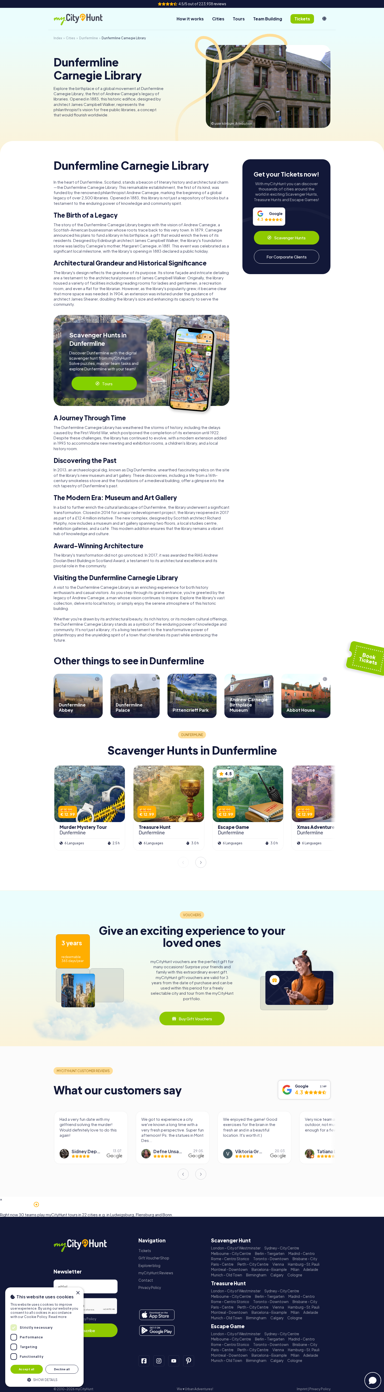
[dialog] (44, 1337)
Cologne (294, 1275)
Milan (295, 1269)
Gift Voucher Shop (153, 1258)
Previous (183, 862)
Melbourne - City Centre (231, 1253)
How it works (190, 18)
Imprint (302, 1389)
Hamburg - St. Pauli (303, 1264)
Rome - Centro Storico (230, 1259)
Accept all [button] (26, 1369)
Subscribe (85, 1330)
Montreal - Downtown (229, 1269)
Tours (239, 18)
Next (200, 862)
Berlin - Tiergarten (269, 1253)
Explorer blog (149, 1265)
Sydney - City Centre (281, 1248)
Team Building (267, 18)
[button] (44, 1379)
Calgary (276, 1275)
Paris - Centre (222, 1264)
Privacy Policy (85, 1319)
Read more (58, 1317)
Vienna (278, 1264)
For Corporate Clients (286, 256)
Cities (218, 18)
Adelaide (310, 1269)
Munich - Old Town (226, 1275)
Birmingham (256, 1275)
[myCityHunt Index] (84, 19)
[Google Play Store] (156, 1330)
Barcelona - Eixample (269, 1269)
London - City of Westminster (235, 1248)
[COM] (324, 19)
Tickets (144, 1250)
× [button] (78, 1293)
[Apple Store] (156, 1315)
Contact (145, 1280)
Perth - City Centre (253, 1264)
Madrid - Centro (301, 1253)
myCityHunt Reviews (155, 1273)
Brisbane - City (305, 1259)
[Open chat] (372, 1380)
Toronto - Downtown (271, 1259)
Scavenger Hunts (290, 237)
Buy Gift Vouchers (195, 1018)
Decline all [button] (62, 1369)
